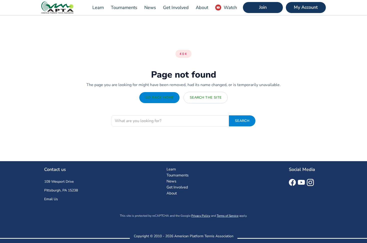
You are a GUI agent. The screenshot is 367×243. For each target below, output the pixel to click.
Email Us (51, 199)
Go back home (159, 97)
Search (242, 120)
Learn (98, 8)
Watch (230, 8)
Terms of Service (227, 216)
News (150, 8)
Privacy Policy (200, 216)
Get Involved (176, 8)
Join (263, 7)
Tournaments (124, 8)
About (202, 8)
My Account (306, 7)
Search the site (205, 97)
